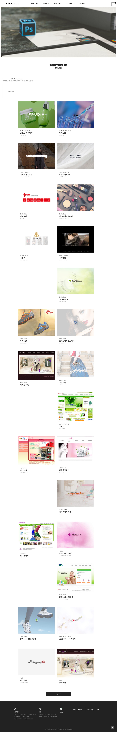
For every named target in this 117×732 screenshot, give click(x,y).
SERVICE (46, 3)
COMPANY (34, 3)
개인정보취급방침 (77, 709)
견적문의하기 (90, 709)
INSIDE (82, 3)
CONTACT (70, 3)
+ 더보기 (58, 694)
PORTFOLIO (58, 3)
